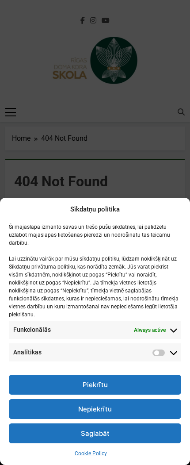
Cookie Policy (91, 453)
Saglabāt (95, 433)
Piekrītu (95, 384)
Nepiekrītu (95, 409)
